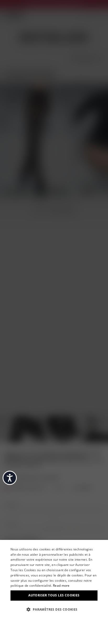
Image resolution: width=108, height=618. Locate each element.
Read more (61, 585)
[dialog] (54, 579)
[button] (54, 609)
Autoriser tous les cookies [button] (53, 595)
